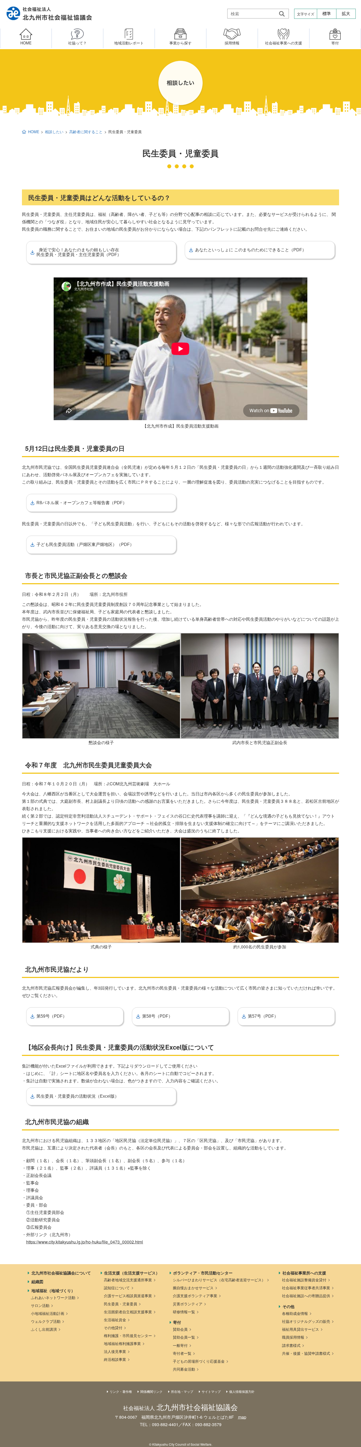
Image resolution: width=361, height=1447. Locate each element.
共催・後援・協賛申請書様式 (306, 1353)
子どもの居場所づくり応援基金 (199, 1361)
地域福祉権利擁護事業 (122, 1343)
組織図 (37, 1281)
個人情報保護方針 (241, 1391)
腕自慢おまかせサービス (193, 1287)
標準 (326, 13)
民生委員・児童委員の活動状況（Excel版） (77, 1096)
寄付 (177, 1322)
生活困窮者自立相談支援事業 (128, 1311)
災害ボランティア (187, 1303)
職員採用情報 (293, 1337)
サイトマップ (211, 1391)
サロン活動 (40, 1305)
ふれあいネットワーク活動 (53, 1297)
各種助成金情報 (295, 1313)
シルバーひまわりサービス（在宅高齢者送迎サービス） (219, 1279)
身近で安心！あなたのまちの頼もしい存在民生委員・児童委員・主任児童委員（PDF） (78, 252)
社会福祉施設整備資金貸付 (304, 1279)
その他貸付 (113, 1327)
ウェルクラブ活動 (46, 1321)
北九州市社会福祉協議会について (61, 1273)
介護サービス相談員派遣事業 (128, 1295)
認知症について (117, 1287)
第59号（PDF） (51, 1016)
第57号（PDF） (263, 1016)
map (242, 1417)
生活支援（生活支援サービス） (132, 1273)
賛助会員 (180, 1329)
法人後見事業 (115, 1351)
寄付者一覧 (182, 1353)
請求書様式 (291, 1345)
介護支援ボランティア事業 (195, 1295)
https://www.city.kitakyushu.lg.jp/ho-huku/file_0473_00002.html (84, 1242)
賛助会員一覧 (184, 1337)
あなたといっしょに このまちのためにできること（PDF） (250, 250)
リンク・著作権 (121, 1391)
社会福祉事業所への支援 (304, 1273)
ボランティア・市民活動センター (203, 1273)
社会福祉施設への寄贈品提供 (306, 1295)
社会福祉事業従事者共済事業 (306, 1287)
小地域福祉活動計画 (47, 1313)
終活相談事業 (115, 1359)
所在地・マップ (182, 1391)
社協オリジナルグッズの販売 (306, 1321)
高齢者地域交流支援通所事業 (128, 1279)
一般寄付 (180, 1345)
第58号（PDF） (157, 1016)
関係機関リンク (151, 1391)
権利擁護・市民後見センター (128, 1335)
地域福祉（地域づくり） (53, 1290)
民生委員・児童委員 (120, 1303)
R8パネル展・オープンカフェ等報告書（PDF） (81, 502)
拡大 (346, 13)
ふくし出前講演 (44, 1329)
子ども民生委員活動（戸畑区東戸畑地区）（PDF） (85, 544)
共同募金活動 (184, 1369)
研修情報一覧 (184, 1311)
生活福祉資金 (115, 1319)
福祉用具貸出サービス (300, 1329)
